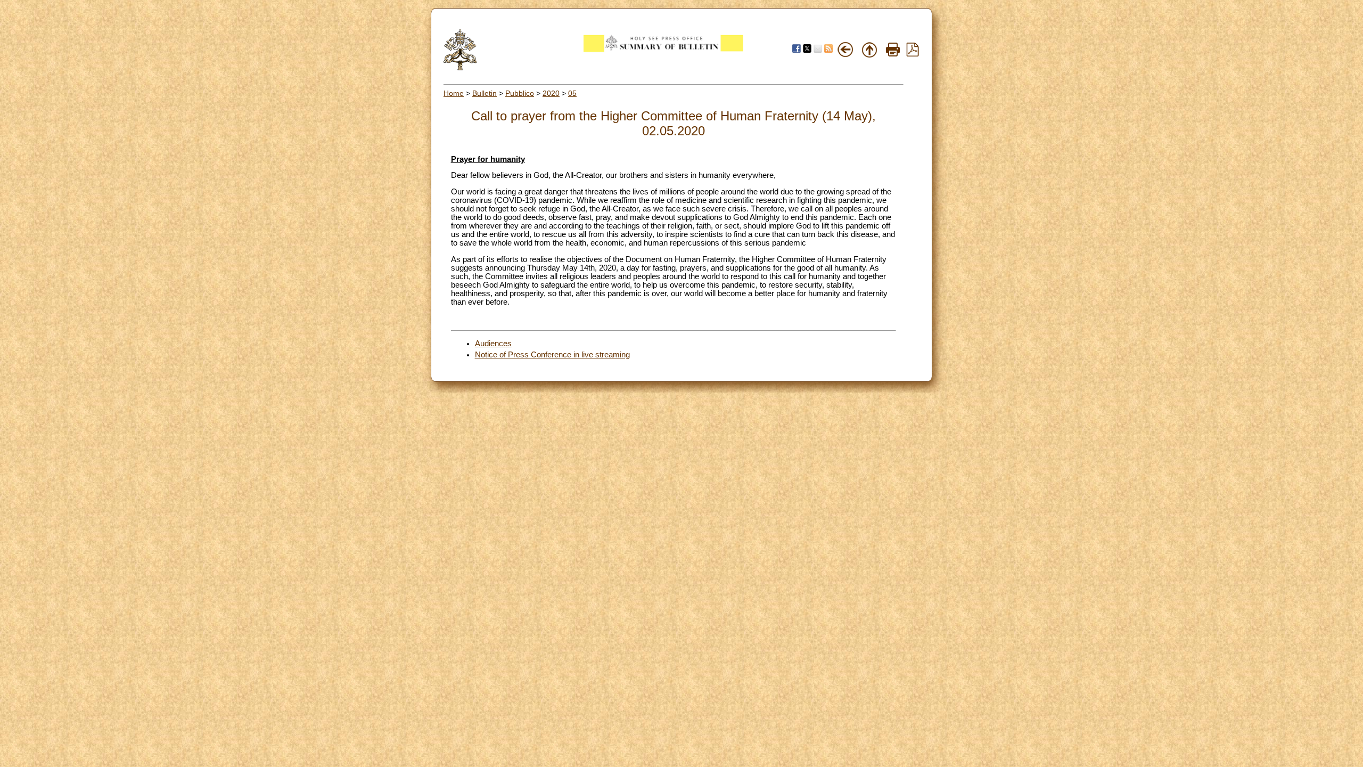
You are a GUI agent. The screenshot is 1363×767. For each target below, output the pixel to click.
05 (572, 93)
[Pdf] (912, 54)
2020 (551, 93)
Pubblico (519, 93)
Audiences (493, 343)
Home (454, 93)
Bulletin (484, 93)
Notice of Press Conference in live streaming (552, 354)
